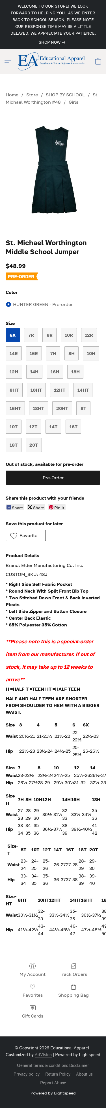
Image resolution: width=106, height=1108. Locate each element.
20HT (62, 408)
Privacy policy (27, 1074)
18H (75, 371)
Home (12, 94)
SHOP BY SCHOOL (65, 94)
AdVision (43, 1054)
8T (83, 408)
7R (31, 335)
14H (34, 371)
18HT (38, 408)
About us (84, 1074)
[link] (53, 42)
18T (14, 445)
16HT (15, 408)
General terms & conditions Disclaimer (53, 1065)
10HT (36, 390)
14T (53, 426)
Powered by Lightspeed (53, 1093)
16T (73, 426)
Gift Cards (32, 1016)
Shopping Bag (73, 995)
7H (53, 353)
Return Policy (57, 1074)
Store (32, 94)
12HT (59, 390)
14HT (83, 390)
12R (89, 335)
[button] (53, 61)
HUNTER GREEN (43, 304)
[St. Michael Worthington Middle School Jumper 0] (53, 171)
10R (69, 335)
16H (55, 371)
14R (14, 353)
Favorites (33, 995)
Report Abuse (53, 1083)
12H (14, 371)
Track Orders (73, 974)
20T (33, 445)
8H (71, 353)
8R (50, 335)
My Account (33, 974)
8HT (14, 390)
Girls (73, 102)
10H (91, 353)
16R (34, 353)
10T (14, 426)
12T (33, 426)
